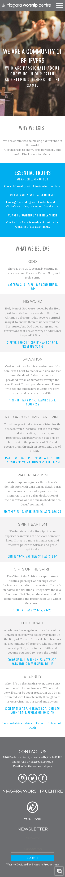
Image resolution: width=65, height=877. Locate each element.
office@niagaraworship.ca (36, 766)
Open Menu (59, 5)
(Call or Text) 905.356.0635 (37, 761)
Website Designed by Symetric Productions (32, 864)
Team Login (32, 819)
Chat (59, 871)
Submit (32, 858)
